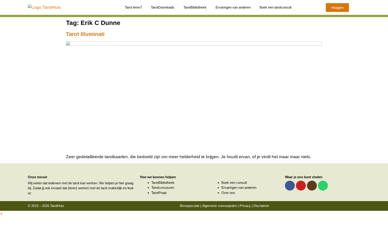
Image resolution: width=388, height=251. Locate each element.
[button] (1, 213)
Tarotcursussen (162, 187)
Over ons (228, 193)
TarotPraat (158, 193)
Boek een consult (234, 182)
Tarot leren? (133, 7)
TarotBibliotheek (195, 7)
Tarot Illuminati (85, 34)
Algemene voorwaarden (219, 206)
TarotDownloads (162, 7)
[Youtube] (301, 186)
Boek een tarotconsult (275, 7)
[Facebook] (290, 186)
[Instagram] (312, 186)
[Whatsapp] (323, 186)
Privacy (245, 206)
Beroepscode (189, 206)
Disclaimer (261, 206)
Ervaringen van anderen (233, 7)
